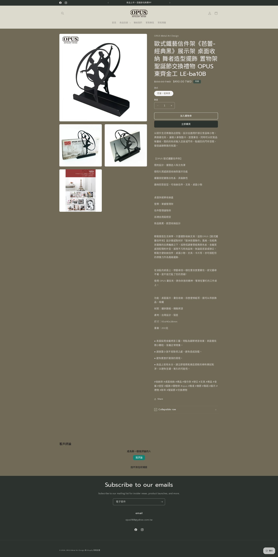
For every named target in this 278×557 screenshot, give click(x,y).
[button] (62, 13)
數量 (156, 100)
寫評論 (139, 457)
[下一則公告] (170, 2)
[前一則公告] (108, 2)
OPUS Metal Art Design (75, 550)
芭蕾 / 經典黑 (163, 93)
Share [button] (160, 399)
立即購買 (186, 124)
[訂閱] (162, 501)
